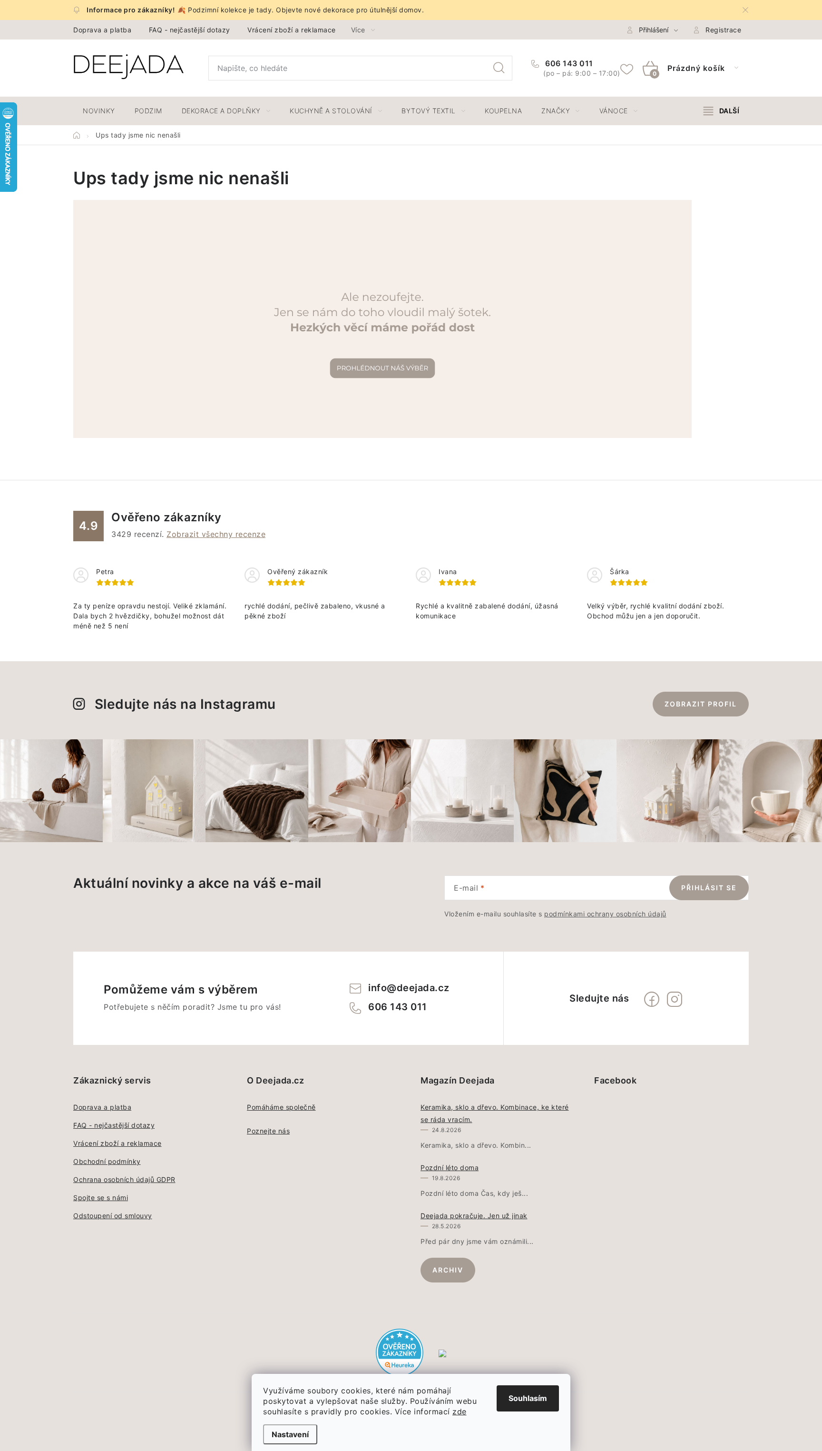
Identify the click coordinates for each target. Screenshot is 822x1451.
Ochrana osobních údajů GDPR (124, 1179)
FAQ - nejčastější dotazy (189, 30)
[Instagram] (674, 999)
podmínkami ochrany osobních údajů (605, 914)
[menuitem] (99, 111)
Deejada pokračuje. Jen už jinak (474, 1216)
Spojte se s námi (100, 1197)
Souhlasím (528, 1398)
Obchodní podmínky (107, 1161)
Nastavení (290, 1434)
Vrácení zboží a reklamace (291, 30)
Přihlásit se (709, 888)
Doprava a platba (102, 30)
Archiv (447, 1270)
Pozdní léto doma (450, 1167)
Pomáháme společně (281, 1107)
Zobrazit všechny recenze (215, 534)
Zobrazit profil (701, 704)
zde (459, 1411)
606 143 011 (568, 63)
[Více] (721, 111)
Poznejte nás (268, 1131)
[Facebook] (651, 999)
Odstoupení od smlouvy (112, 1216)
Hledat (499, 68)
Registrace (723, 30)
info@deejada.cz (409, 988)
